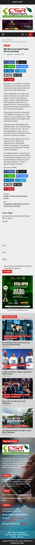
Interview (13, 537)
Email (4, 252)
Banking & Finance (8, 336)
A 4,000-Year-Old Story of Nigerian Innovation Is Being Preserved (17, 359)
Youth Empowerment (16, 396)
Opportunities (22, 532)
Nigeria (27, 365)
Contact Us (20, 537)
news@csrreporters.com (9, 520)
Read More (25, 467)
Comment (5, 221)
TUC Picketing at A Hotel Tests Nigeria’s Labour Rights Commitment (17, 417)
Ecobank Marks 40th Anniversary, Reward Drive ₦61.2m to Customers (16, 204)
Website (4, 259)
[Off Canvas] (3, 34)
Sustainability (14, 338)
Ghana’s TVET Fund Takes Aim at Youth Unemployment (17, 388)
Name (4, 245)
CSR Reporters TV (30, 34)
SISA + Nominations (10, 535)
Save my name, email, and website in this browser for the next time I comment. (18, 267)
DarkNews (13, 543)
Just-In (28, 336)
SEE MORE (23, 524)
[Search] (26, 34)
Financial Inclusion (19, 394)
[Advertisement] (17, 25)
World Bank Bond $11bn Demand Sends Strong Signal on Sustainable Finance (17, 330)
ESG (24, 336)
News (9, 532)
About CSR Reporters (23, 535)
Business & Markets (18, 336)
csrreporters (9, 54)
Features (14, 532)
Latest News (6, 45)
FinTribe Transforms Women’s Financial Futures (15, 196)
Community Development (9, 365)
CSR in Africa (7, 394)
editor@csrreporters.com (17, 518)
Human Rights (10, 426)
